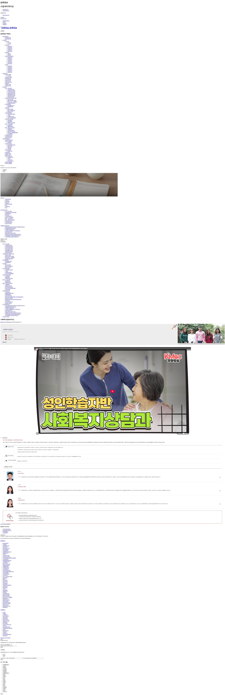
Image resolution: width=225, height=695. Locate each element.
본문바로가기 (5, 9)
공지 (4, 678)
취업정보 (5, 24)
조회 (1, 659)
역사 (4, 677)
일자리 (4, 688)
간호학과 (4, 687)
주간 (4, 654)
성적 (4, 685)
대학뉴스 (5, 23)
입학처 (4, 22)
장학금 (4, 667)
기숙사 (4, 666)
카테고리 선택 (3, 644)
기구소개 (4, 668)
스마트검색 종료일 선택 (27, 658)
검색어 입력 (2, 645)
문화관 (4, 681)
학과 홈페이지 (2, 540)
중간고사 (4, 691)
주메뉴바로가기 (6, 10)
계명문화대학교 (6, 20)
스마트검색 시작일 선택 (5, 658)
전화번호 (4, 670)
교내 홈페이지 (2, 609)
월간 (4, 655)
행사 (4, 684)
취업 (4, 674)
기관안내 (4, 671)
